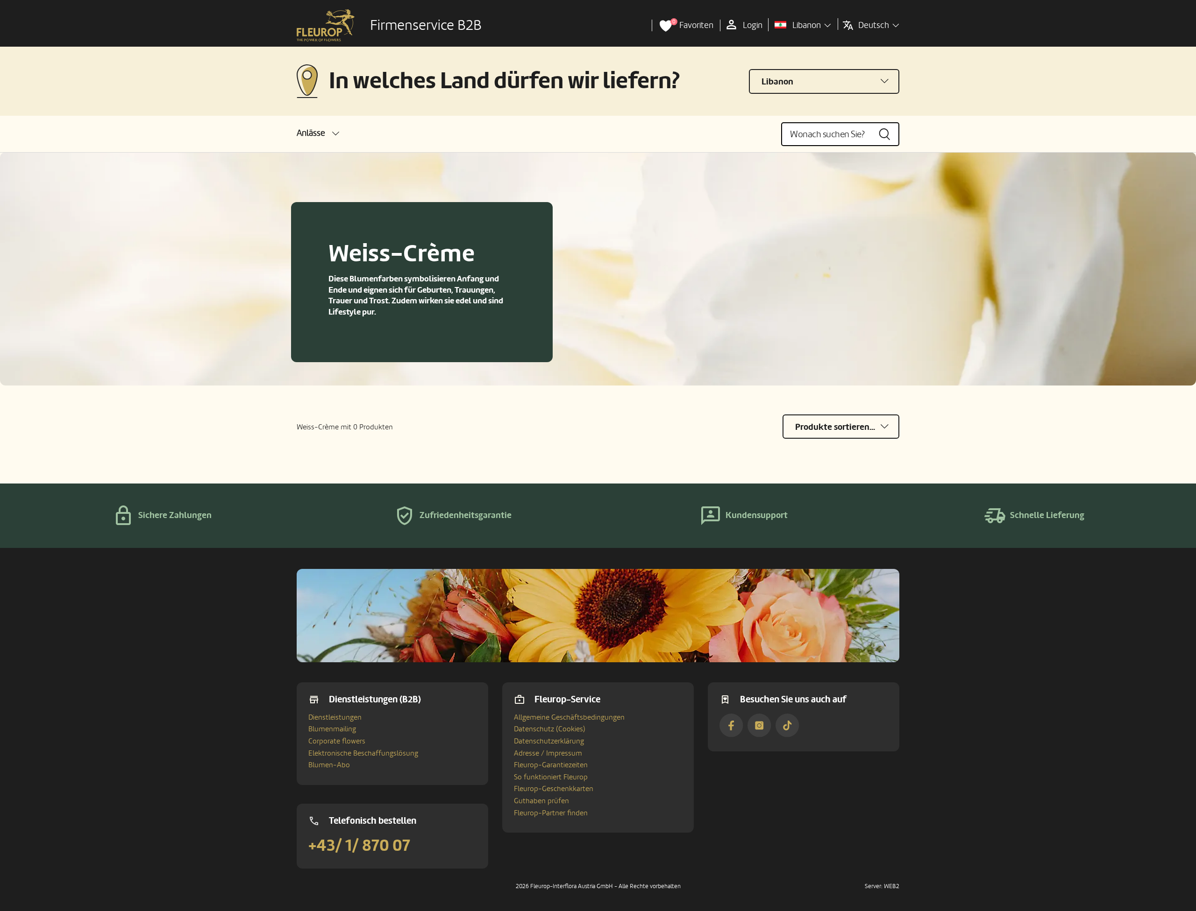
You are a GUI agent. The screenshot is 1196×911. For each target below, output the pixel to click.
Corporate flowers (336, 741)
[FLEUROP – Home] (326, 25)
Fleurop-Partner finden (551, 813)
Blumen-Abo (329, 765)
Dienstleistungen (335, 717)
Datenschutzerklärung (549, 741)
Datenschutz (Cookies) (549, 729)
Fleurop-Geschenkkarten (553, 789)
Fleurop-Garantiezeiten (551, 765)
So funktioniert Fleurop (551, 777)
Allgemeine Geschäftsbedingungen (569, 717)
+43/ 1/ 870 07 (359, 845)
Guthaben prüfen (541, 801)
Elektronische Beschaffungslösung (363, 753)
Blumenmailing (332, 729)
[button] (318, 133)
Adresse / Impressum (548, 753)
